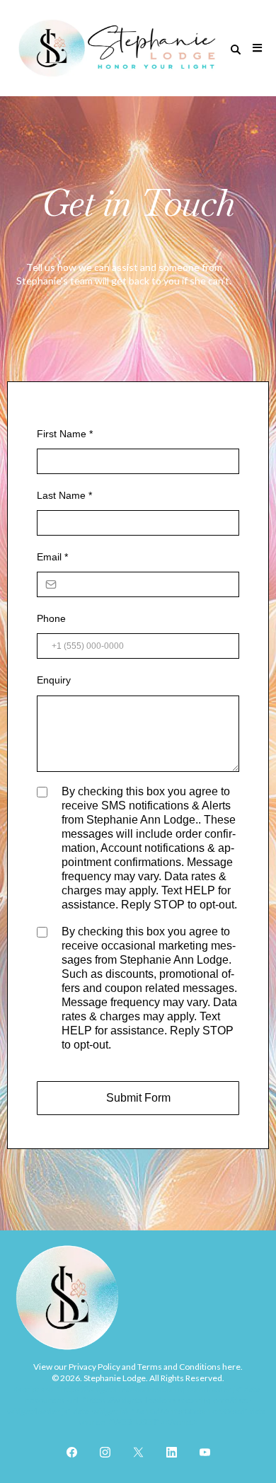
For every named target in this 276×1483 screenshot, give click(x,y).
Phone (51, 618)
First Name (65, 433)
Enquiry (54, 680)
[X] (138, 1452)
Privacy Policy (94, 1366)
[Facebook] (71, 1452)
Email (52, 556)
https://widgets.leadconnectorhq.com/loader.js (150, 1389)
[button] (255, 48)
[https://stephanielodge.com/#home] (117, 48)
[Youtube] (205, 1452)
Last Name (64, 495)
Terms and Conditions (178, 1366)
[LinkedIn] (171, 1452)
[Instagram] (105, 1452)
